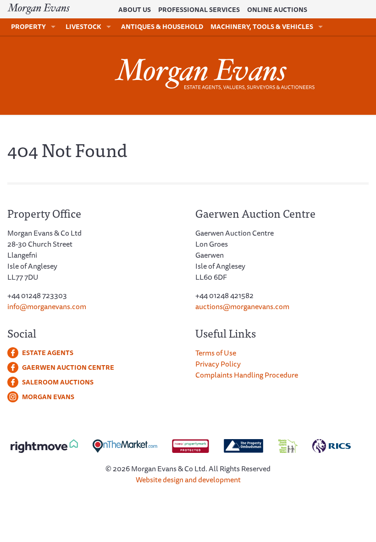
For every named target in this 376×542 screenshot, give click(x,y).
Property (28, 27)
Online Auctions (277, 10)
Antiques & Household (162, 27)
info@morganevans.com (46, 306)
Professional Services (199, 10)
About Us (134, 10)
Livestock (83, 27)
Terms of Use (215, 353)
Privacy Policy (218, 364)
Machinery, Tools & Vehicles (261, 27)
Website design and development (188, 480)
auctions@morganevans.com (242, 306)
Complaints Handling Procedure (246, 375)
